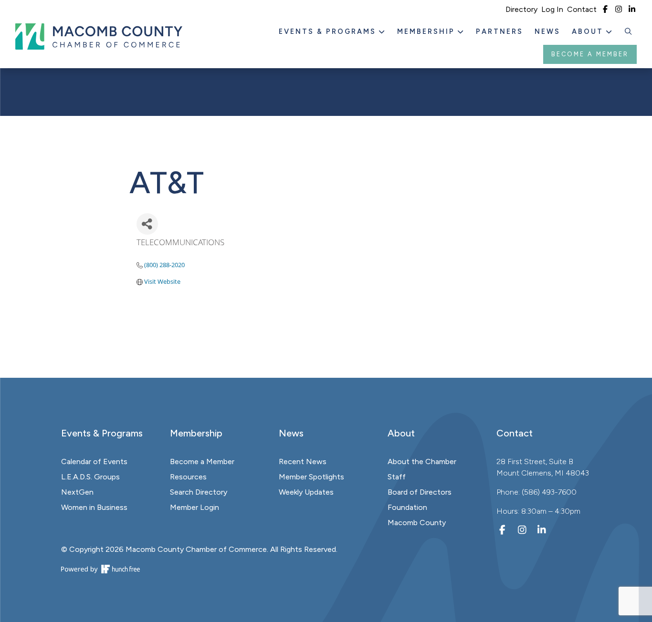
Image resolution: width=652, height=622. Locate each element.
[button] (628, 32)
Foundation (407, 507)
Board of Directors (420, 492)
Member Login (194, 507)
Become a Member (590, 54)
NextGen (77, 492)
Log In (552, 9)
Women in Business (94, 507)
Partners (499, 31)
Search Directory (198, 492)
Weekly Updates (306, 492)
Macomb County (417, 522)
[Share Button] (147, 224)
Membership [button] (427, 31)
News (547, 31)
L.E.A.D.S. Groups (90, 476)
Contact (582, 9)
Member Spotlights (311, 476)
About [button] (589, 31)
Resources (188, 476)
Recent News (302, 461)
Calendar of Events (94, 461)
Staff (397, 476)
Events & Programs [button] (329, 31)
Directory (521, 9)
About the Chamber (422, 461)
